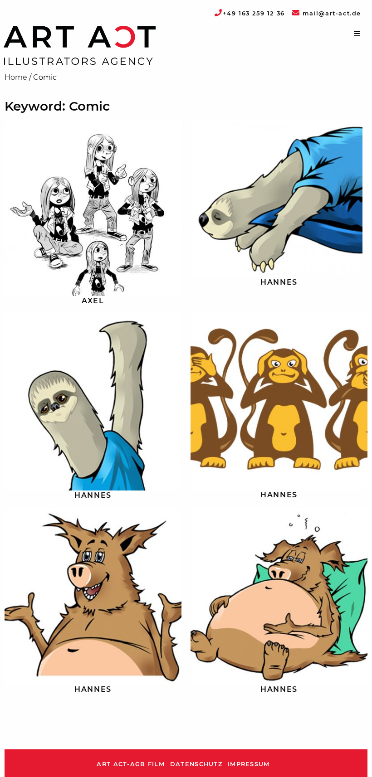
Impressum (249, 764)
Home (16, 77)
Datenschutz (196, 764)
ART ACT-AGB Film (130, 764)
